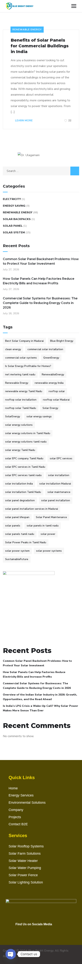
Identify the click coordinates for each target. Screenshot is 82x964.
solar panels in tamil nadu (43, 525)
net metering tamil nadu (20, 374)
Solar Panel (13, 226)
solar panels (12, 525)
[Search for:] (41, 171)
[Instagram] (39, 929)
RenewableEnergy (53, 374)
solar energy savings (39, 416)
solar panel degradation (20, 500)
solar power (48, 534)
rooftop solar (57, 391)
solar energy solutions (19, 425)
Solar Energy (50, 408)
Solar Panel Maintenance (51, 517)
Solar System (14, 232)
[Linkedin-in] (47, 929)
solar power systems (49, 551)
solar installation (58, 475)
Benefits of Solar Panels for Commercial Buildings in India (40, 46)
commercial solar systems (21, 357)
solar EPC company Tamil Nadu (24, 458)
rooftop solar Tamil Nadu (20, 408)
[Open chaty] (11, 954)
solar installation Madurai (55, 483)
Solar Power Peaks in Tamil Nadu (25, 542)
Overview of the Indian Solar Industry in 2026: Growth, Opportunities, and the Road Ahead (40, 697)
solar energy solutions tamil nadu (26, 441)
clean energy (13, 349)
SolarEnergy (12, 416)
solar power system (17, 551)
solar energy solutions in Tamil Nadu (27, 433)
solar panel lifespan (17, 517)
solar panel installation (55, 500)
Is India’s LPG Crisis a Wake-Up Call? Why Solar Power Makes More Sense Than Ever (40, 708)
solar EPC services (61, 458)
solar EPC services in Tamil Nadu (25, 467)
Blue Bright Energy (61, 341)
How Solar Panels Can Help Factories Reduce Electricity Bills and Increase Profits (38, 281)
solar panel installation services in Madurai (31, 509)
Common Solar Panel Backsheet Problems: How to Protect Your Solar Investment (41, 261)
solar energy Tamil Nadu (20, 450)
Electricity (12, 199)
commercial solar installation (45, 349)
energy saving (14, 206)
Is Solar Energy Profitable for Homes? (28, 366)
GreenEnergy (51, 357)
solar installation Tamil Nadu (23, 492)
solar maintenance (58, 492)
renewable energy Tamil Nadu (23, 391)
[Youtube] (23, 929)
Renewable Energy (27, 29)
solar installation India (19, 483)
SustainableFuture (16, 559)
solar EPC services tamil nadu (23, 475)
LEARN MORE (23, 120)
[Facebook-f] (31, 929)
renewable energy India (49, 383)
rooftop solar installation (20, 399)
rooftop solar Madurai (56, 399)
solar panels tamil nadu (19, 534)
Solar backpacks (17, 219)
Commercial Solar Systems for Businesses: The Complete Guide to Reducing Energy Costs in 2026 (40, 303)
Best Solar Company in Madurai (24, 341)
